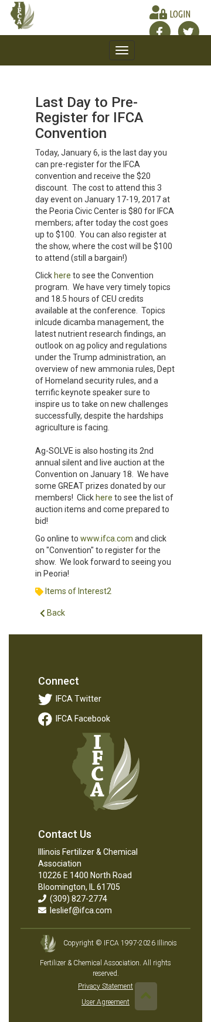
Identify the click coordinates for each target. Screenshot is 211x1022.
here (63, 275)
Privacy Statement (105, 986)
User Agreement (105, 1002)
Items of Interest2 (78, 591)
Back (55, 612)
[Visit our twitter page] (188, 31)
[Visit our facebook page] (159, 31)
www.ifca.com (106, 538)
